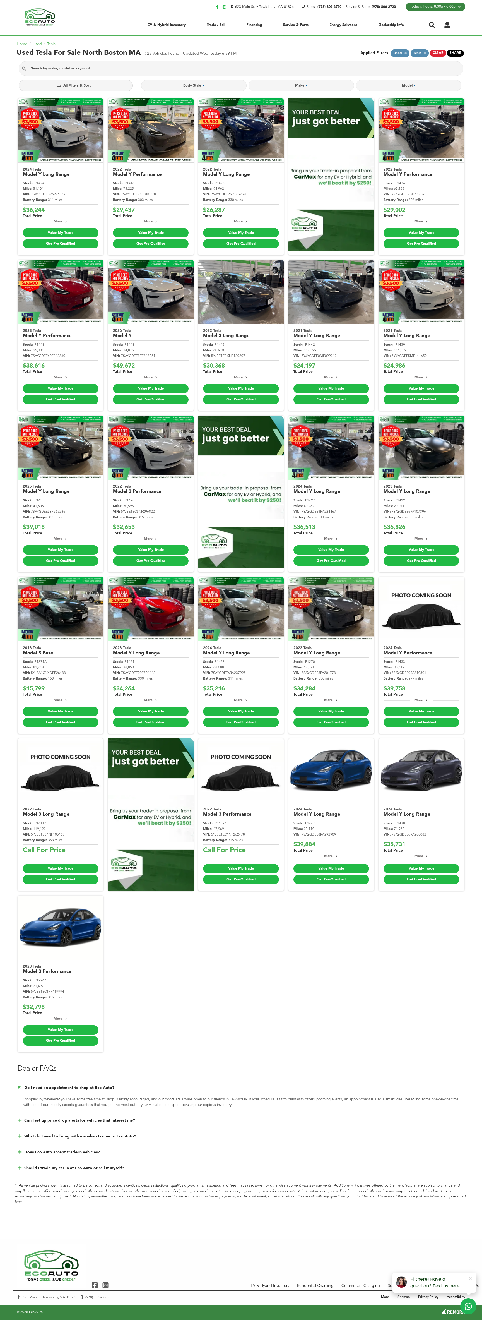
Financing (254, 25)
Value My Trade (60, 233)
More (58, 221)
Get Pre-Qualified (60, 244)
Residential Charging (315, 1286)
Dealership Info (391, 25)
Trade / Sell (216, 25)
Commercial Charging (360, 1286)
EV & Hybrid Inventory (167, 25)
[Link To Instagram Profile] (105, 1285)
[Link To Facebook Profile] (95, 1285)
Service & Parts (296, 25)
